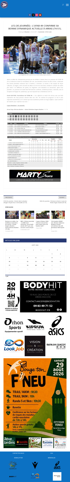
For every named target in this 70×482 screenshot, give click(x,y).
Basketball (41, 32)
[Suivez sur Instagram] (36, 15)
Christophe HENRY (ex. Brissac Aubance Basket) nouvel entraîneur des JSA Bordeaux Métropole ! (57, 225)
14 (43, 261)
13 (36, 261)
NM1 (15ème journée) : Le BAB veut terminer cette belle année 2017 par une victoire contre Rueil (27, 224)
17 (9, 265)
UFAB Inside (48, 32)
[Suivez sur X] (33, 15)
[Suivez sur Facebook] (30, 15)
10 (9, 261)
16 (60, 261)
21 (43, 265)
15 (52, 261)
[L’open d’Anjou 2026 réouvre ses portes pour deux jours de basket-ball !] (43, 215)
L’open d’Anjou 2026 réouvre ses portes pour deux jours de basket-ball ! (42, 223)
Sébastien (27, 32)
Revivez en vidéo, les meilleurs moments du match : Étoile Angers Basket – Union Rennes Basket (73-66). (12, 225)
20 (36, 265)
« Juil (6, 276)
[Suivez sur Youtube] (40, 15)
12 (27, 261)
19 (27, 265)
